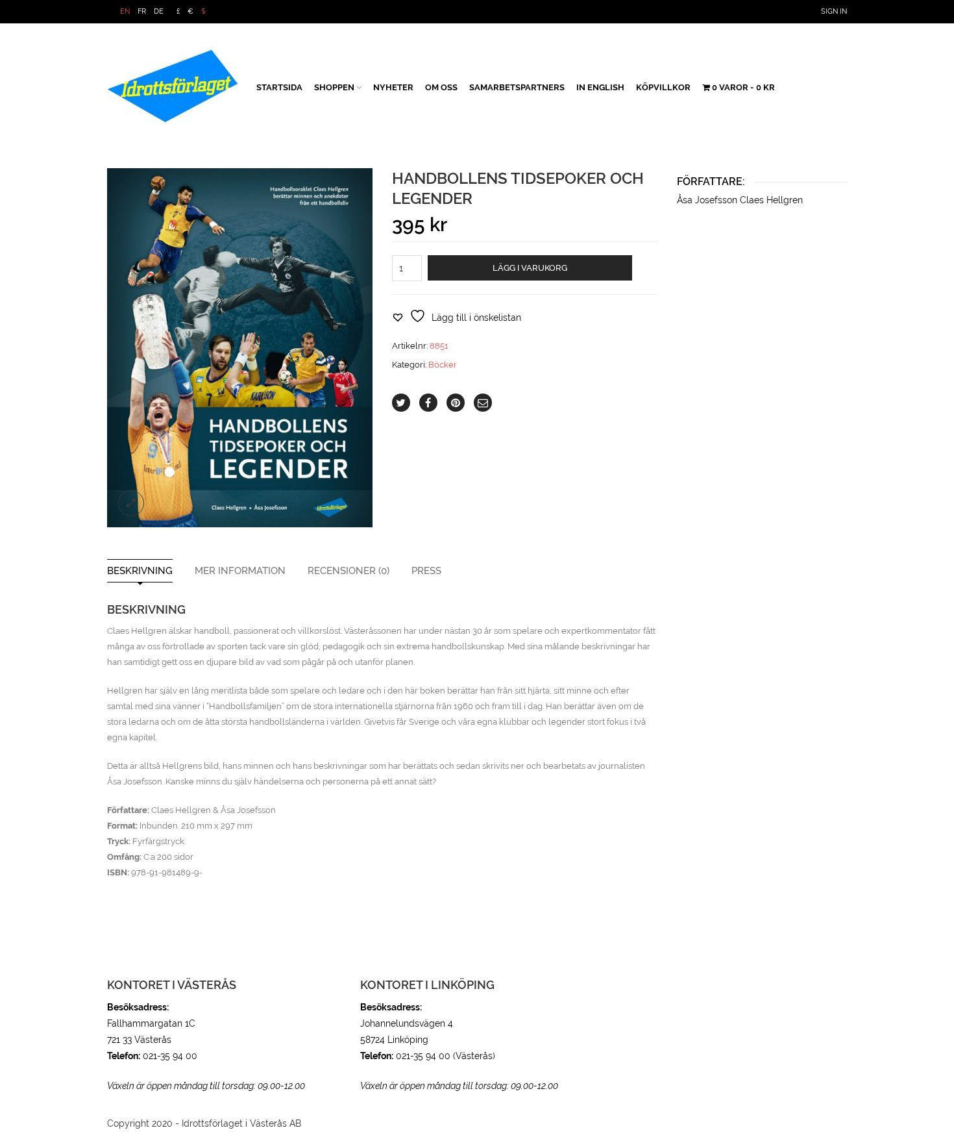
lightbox (131, 503)
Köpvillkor (663, 87)
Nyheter (393, 87)
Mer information (240, 571)
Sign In (834, 11)
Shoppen (334, 87)
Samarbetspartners (517, 87)
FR (142, 11)
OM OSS (441, 87)
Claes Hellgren (771, 200)
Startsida (279, 87)
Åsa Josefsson (708, 200)
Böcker (442, 364)
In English (600, 87)
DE (159, 11)
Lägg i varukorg (530, 268)
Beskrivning (140, 571)
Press (426, 571)
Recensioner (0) (348, 571)
